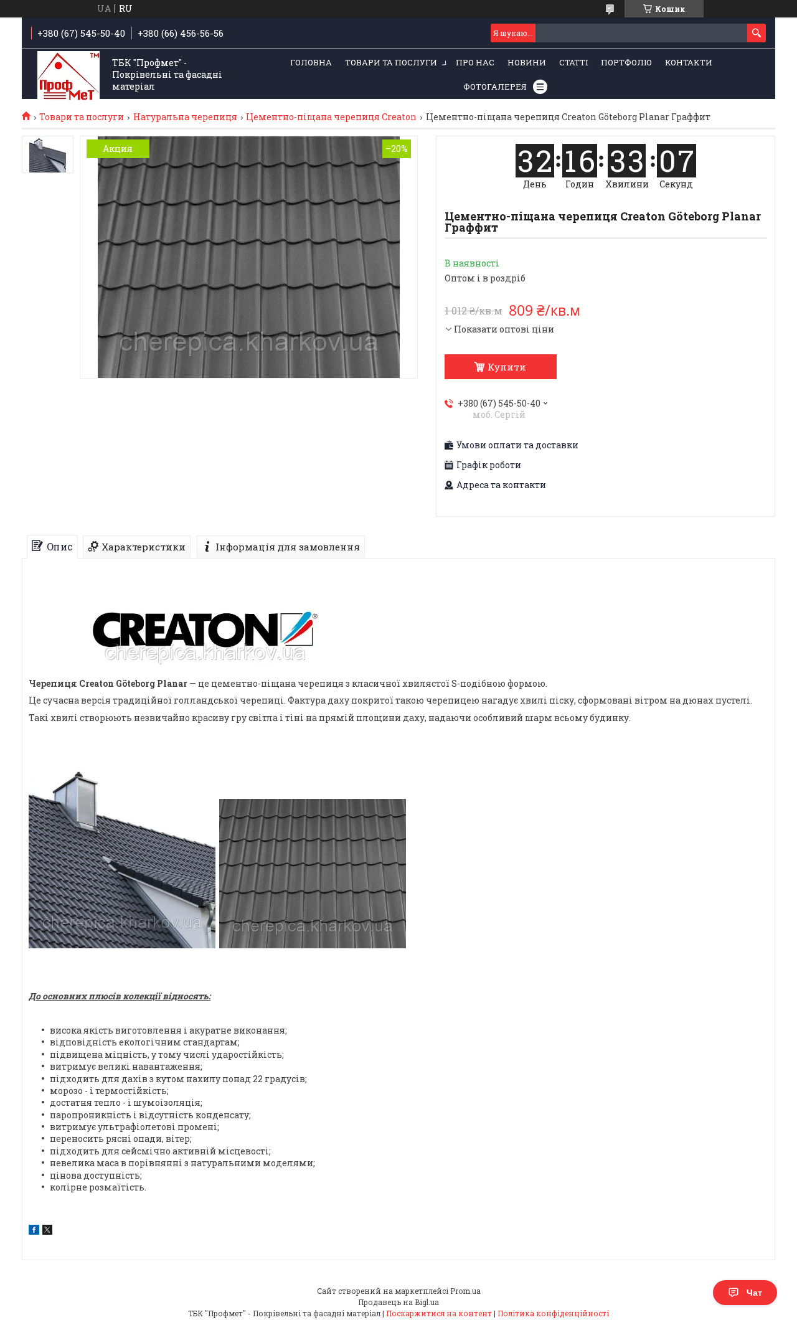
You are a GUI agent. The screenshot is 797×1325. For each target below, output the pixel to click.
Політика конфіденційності (553, 1313)
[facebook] (34, 1231)
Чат (754, 1293)
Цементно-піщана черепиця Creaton (331, 117)
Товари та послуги (391, 62)
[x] (47, 1231)
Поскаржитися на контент (439, 1313)
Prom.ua (465, 1291)
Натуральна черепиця (185, 117)
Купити (507, 367)
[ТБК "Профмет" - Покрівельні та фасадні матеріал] (68, 75)
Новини (526, 62)
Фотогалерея (495, 86)
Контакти (688, 62)
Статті (573, 62)
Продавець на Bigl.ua (398, 1302)
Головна (311, 62)
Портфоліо (626, 62)
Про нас (475, 62)
